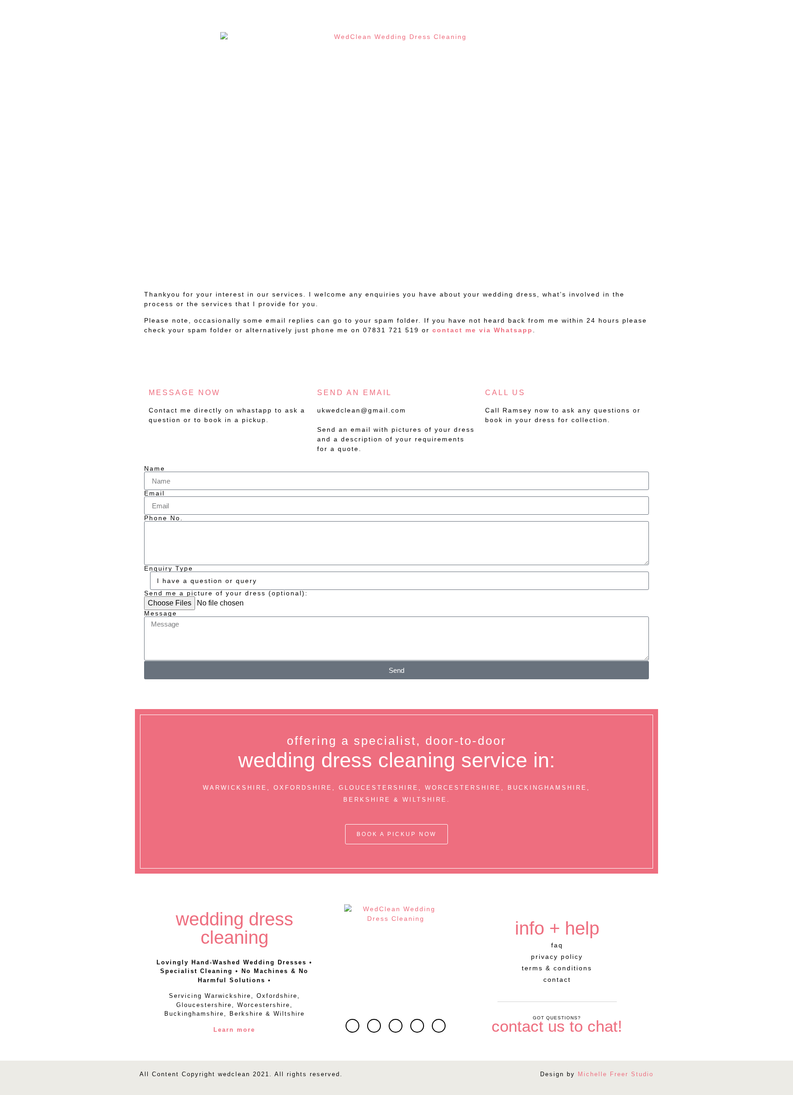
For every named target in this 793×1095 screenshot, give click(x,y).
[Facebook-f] (395, 1026)
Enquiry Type (168, 568)
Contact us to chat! (556, 1026)
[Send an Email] (328, 369)
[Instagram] (417, 1026)
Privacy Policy (557, 956)
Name (154, 468)
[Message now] (160, 369)
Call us (505, 392)
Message (160, 613)
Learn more (234, 1029)
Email (154, 493)
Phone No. (163, 518)
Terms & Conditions (557, 968)
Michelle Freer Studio (615, 1074)
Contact (557, 979)
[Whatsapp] (374, 1026)
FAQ (557, 945)
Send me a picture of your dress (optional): (226, 593)
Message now (184, 392)
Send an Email (354, 392)
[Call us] (496, 369)
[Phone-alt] (439, 1026)
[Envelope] (352, 1026)
